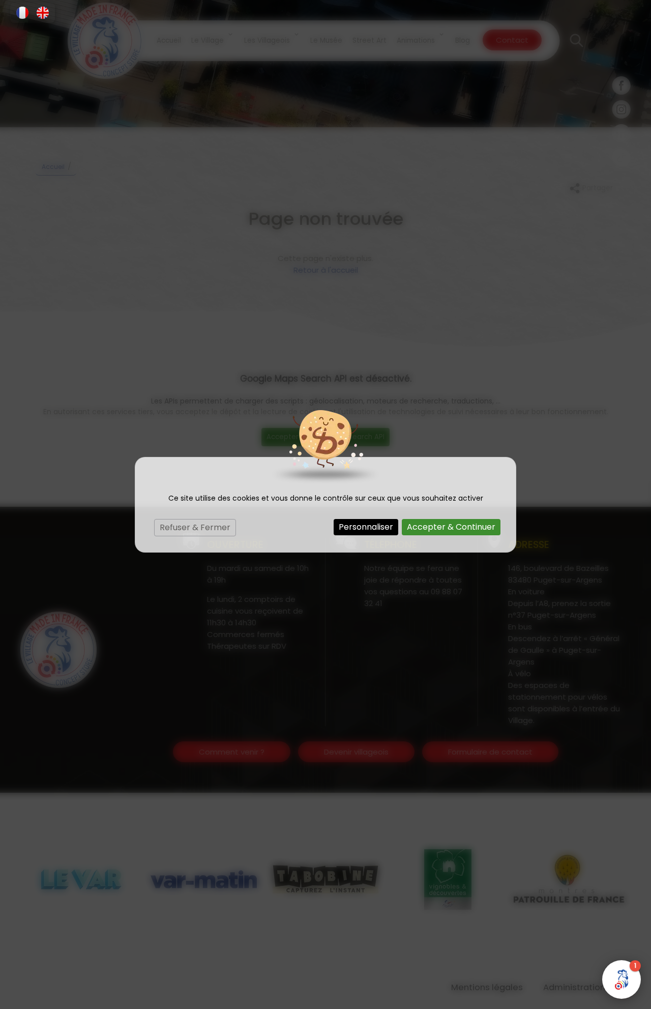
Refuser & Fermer (195, 527)
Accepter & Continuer (451, 527)
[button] (22, 13)
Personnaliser (366, 527)
